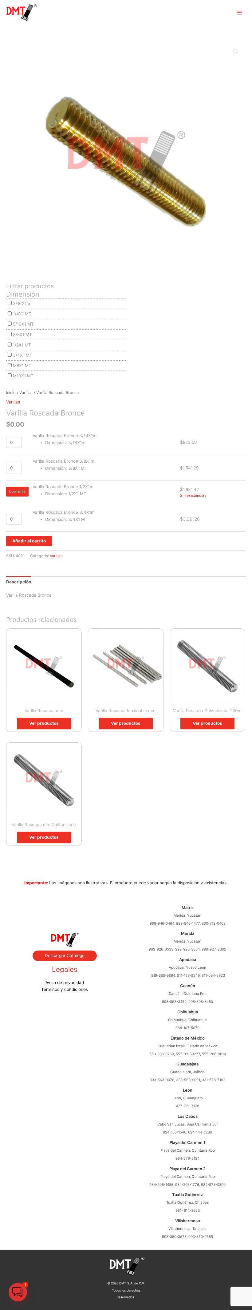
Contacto (64, 917)
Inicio (11, 392)
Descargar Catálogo (65, 955)
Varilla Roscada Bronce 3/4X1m (64, 512)
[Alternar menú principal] (240, 12)
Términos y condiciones (64, 989)
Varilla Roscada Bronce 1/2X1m (63, 486)
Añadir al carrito (29, 540)
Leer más (17, 491)
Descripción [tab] (18, 581)
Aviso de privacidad (64, 982)
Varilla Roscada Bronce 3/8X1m (63, 461)
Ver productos (44, 723)
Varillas (26, 392)
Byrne (64, 909)
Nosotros (64, 903)
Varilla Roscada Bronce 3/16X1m (64, 435)
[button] (236, 51)
